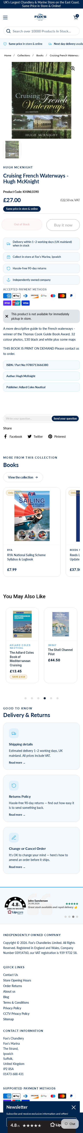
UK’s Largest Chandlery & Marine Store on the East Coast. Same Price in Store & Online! (41, 4)
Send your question (65, 418)
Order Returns (12, 986)
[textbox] (27, 418)
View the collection (20, 477)
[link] (41, 905)
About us (9, 991)
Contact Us (10, 975)
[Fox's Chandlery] (40, 17)
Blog (6, 997)
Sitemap (8, 1019)
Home (7, 55)
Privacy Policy (12, 1008)
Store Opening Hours (17, 980)
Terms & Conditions (16, 1002)
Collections (23, 55)
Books (39, 55)
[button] (41, 746)
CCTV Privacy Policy (16, 1013)
